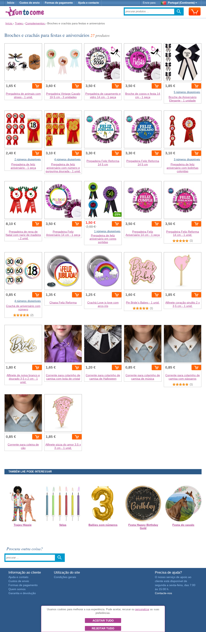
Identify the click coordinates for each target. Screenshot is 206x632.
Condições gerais (65, 577)
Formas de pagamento (59, 2)
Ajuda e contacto (88, 2)
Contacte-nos (163, 593)
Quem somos (17, 589)
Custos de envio (30, 2)
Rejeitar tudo (103, 628)
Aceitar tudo (103, 620)
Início (10, 2)
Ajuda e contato (18, 577)
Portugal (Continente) (181, 2)
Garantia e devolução (22, 593)
